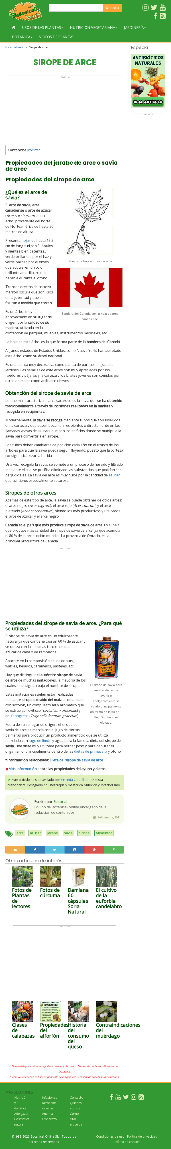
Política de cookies (126, 1142)
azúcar (114, 475)
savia (68, 832)
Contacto (76, 1097)
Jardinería (134, 27)
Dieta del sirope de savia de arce (76, 760)
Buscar (113, 8)
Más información (22, 768)
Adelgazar (21, 1113)
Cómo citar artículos (76, 1118)
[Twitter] (126, 1098)
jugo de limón (40, 740)
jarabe (52, 832)
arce (20, 832)
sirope (84, 832)
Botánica (21, 36)
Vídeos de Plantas (56, 36)
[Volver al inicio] (14, 27)
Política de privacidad (142, 1136)
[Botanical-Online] (25, 11)
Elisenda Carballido (74, 779)
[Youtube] (118, 1098)
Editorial (60, 801)
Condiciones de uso (110, 1136)
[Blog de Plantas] (141, 1098)
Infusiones (49, 1097)
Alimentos (20, 47)
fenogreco (19, 715)
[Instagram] (133, 1098)
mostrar (34, 150)
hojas (26, 240)
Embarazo (49, 1119)
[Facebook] (111, 1098)
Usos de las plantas (41, 27)
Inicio (8, 47)
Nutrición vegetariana (92, 27)
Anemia (47, 1113)
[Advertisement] (64, 109)
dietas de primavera (90, 751)
